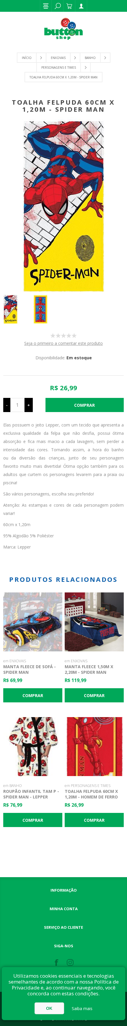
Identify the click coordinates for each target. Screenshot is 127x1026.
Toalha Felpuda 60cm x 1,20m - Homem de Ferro (91, 794)
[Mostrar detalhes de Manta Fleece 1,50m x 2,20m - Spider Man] (94, 621)
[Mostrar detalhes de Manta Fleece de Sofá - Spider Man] (32, 621)
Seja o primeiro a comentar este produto (63, 343)
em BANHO (12, 785)
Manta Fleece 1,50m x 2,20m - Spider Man (89, 669)
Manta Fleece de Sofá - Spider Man (29, 669)
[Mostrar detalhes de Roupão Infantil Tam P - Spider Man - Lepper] (32, 746)
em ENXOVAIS (14, 660)
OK (49, 1008)
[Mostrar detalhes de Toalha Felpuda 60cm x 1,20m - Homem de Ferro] (94, 746)
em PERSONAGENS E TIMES (87, 785)
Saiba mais (82, 1008)
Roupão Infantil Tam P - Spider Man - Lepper (31, 794)
